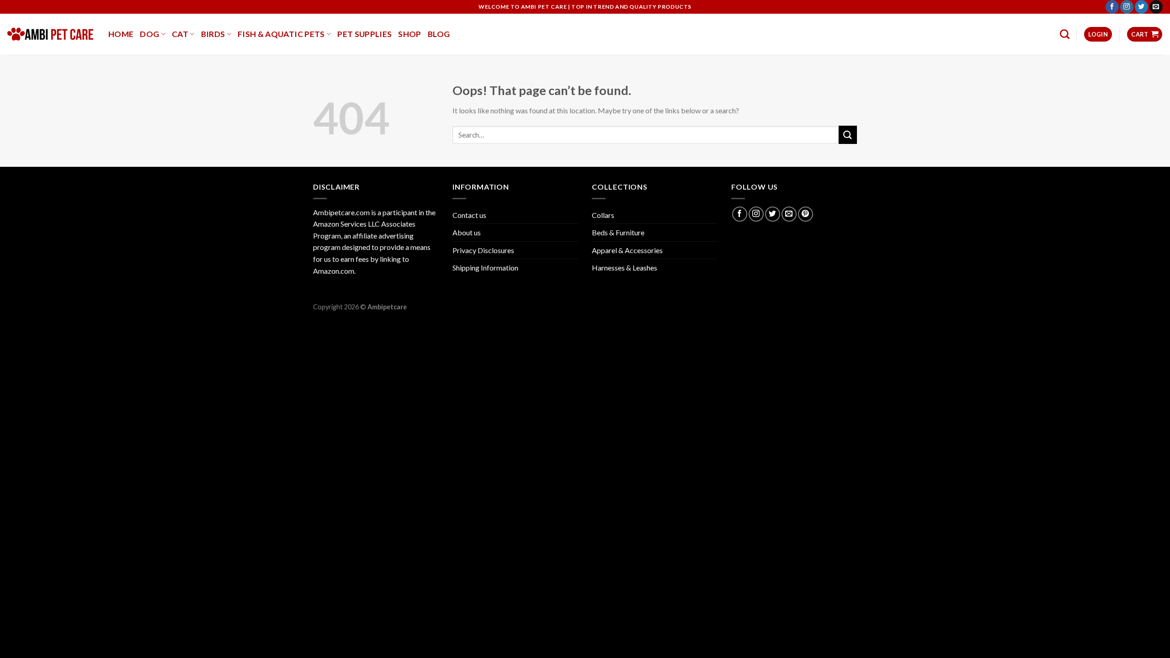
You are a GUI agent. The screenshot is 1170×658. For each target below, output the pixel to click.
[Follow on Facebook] (1112, 7)
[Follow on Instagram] (1126, 7)
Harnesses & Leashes (624, 267)
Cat (180, 34)
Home (120, 34)
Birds (213, 34)
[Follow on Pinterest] (805, 214)
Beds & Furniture (618, 232)
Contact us (469, 215)
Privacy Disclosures (483, 250)
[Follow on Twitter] (1141, 7)
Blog (439, 34)
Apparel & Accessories (627, 250)
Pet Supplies (364, 34)
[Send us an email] (1156, 7)
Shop (409, 34)
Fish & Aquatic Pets (281, 34)
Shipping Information (485, 267)
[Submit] (848, 134)
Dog (149, 34)
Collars (603, 215)
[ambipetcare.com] (51, 34)
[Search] (1064, 34)
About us (466, 232)
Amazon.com (333, 270)
